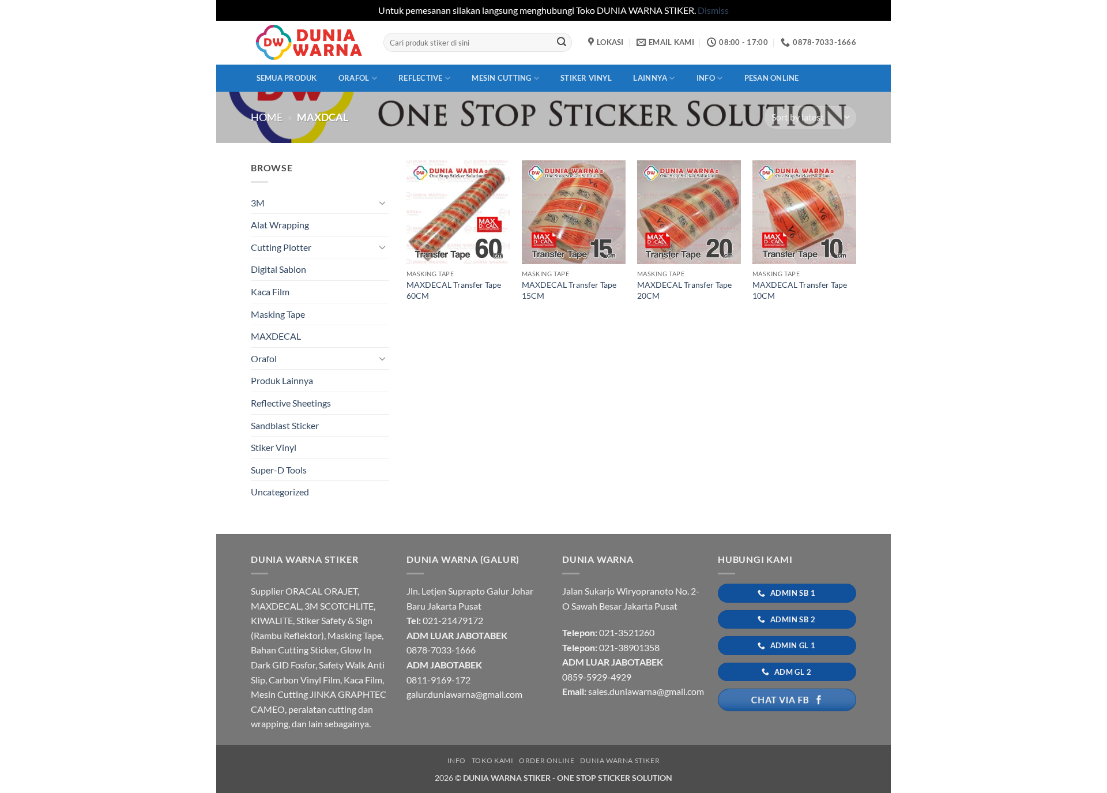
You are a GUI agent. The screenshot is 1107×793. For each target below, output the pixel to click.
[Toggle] (382, 202)
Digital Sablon (278, 269)
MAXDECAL (276, 335)
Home (267, 117)
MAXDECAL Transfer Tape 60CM (453, 290)
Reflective (420, 77)
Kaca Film (270, 291)
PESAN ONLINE (771, 77)
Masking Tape (278, 314)
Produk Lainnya (282, 380)
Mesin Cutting (501, 77)
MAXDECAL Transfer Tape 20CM (684, 290)
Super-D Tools (279, 469)
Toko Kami (493, 760)
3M (258, 202)
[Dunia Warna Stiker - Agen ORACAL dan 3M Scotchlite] (308, 42)
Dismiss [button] (713, 10)
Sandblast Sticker (285, 425)
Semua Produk (287, 77)
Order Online (546, 760)
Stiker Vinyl (586, 77)
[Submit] (561, 42)
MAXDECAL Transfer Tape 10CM (799, 290)
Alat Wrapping (280, 224)
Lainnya (650, 77)
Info (705, 77)
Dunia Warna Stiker (620, 760)
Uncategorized (280, 491)
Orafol (354, 77)
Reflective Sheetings (291, 402)
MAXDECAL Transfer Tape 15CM (569, 290)
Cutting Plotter (281, 247)
